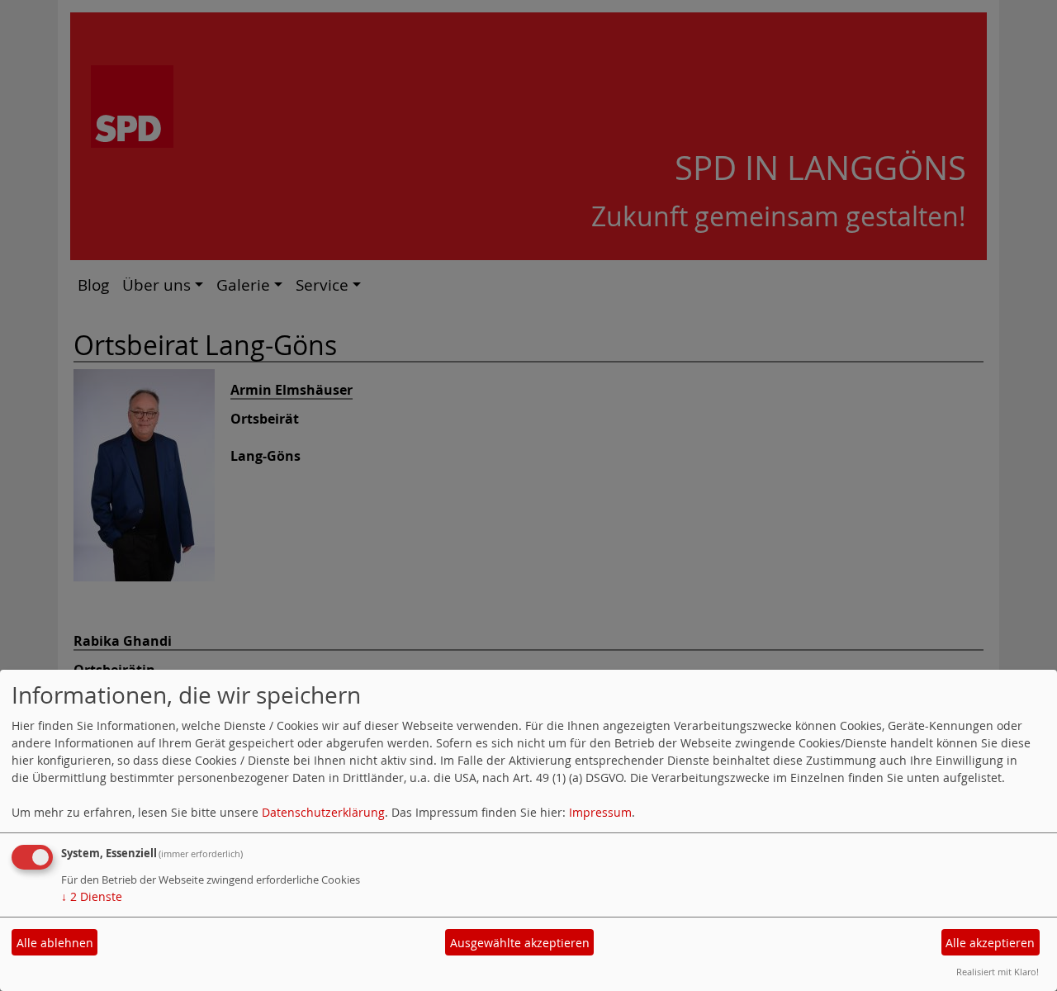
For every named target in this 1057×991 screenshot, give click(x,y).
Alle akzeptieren (990, 943)
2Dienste (91, 896)
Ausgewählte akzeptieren (520, 943)
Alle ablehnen (55, 943)
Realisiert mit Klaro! (997, 971)
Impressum (600, 812)
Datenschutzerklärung (323, 812)
